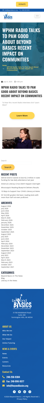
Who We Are (7, 331)
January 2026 (6, 222)
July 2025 (4, 236)
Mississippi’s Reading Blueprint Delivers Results (20, 187)
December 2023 (7, 246)
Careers (5, 362)
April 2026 (5, 215)
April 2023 (5, 257)
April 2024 (5, 241)
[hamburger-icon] (37, 15)
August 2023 (6, 253)
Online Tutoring (8, 343)
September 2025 (7, 232)
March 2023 (5, 260)
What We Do (7, 335)
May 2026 (5, 213)
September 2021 (7, 267)
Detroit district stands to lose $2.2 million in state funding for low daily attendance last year (20, 179)
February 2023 (6, 262)
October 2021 (6, 265)
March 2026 (5, 218)
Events (5, 358)
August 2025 (6, 234)
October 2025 (6, 229)
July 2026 (4, 208)
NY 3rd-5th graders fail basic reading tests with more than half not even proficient (19, 196)
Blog (3, 278)
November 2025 (7, 227)
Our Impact (6, 339)
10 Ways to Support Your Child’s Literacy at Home (20, 191)
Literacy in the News (9, 280)
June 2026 (5, 211)
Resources (6, 366)
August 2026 (6, 206)
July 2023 (4, 255)
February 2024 (6, 243)
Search (4, 160)
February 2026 (6, 220)
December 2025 (7, 225)
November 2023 (7, 248)
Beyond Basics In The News (12, 276)
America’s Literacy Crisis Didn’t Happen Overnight (20, 184)
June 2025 (5, 239)
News (4, 353)
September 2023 (7, 250)
